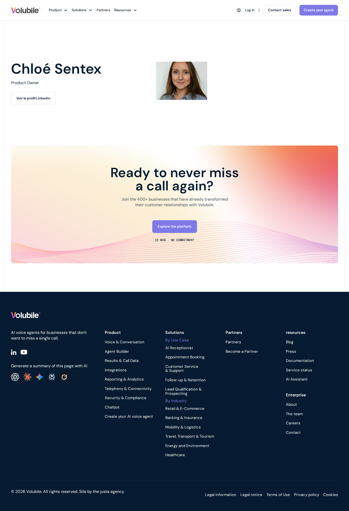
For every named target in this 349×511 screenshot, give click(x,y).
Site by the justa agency (101, 491)
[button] (60, 10)
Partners (103, 10)
